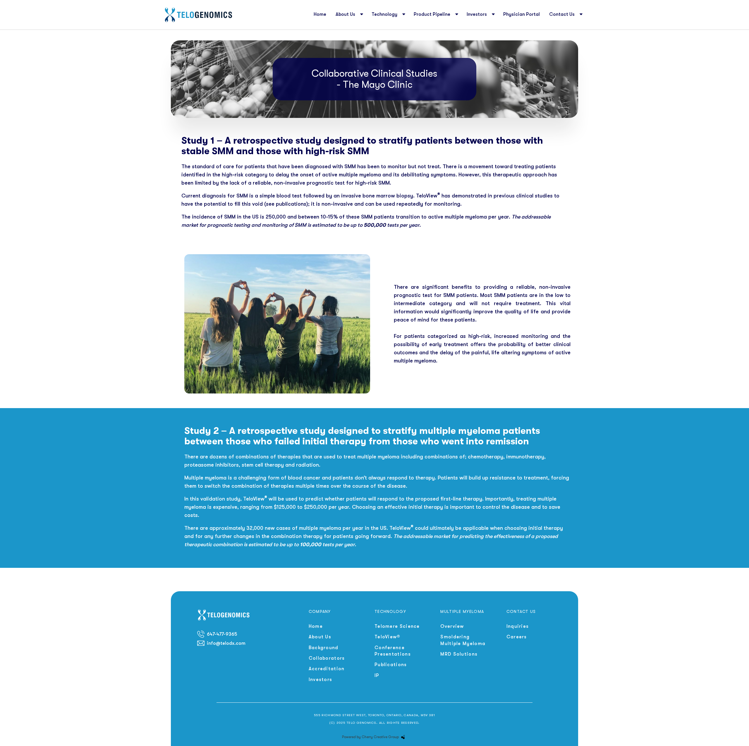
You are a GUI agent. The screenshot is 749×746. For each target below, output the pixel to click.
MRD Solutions (458, 654)
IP (376, 675)
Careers (516, 637)
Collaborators (327, 658)
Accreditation (327, 668)
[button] (349, 14)
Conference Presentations (392, 651)
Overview (452, 626)
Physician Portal (521, 14)
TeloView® (387, 637)
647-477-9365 (222, 634)
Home (320, 14)
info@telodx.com (226, 643)
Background (324, 647)
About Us (320, 637)
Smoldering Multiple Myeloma (462, 640)
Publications (390, 664)
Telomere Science (397, 626)
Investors (320, 679)
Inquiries (517, 626)
